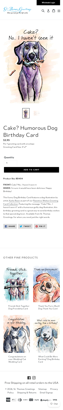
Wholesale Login (48, 2)
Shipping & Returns (26, 392)
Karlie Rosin (14, 200)
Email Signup (46, 392)
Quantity (9, 157)
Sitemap (42, 389)
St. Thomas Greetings (24, 389)
